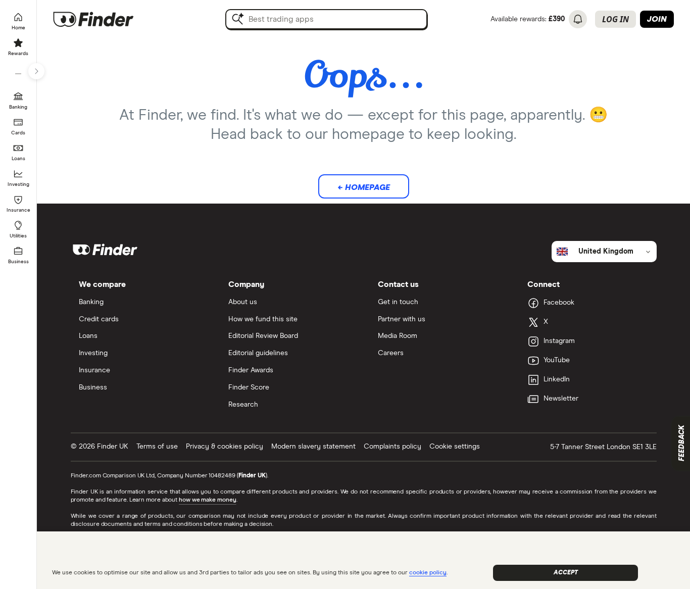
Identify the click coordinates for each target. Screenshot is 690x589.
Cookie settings (454, 446)
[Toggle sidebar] (36, 71)
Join (657, 19)
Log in (615, 19)
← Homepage (363, 187)
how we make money (207, 500)
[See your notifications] (578, 19)
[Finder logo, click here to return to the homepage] (107, 19)
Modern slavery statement (313, 446)
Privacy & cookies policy (224, 446)
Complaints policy (392, 446)
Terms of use (157, 446)
